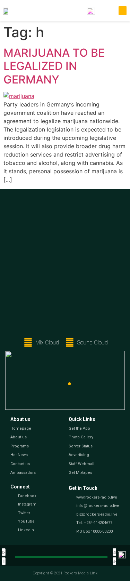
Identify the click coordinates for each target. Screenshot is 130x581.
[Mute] (114, 552)
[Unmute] (114, 561)
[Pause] (4, 561)
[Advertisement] (65, 266)
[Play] (4, 552)
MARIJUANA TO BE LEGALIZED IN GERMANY (54, 66)
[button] (123, 10)
